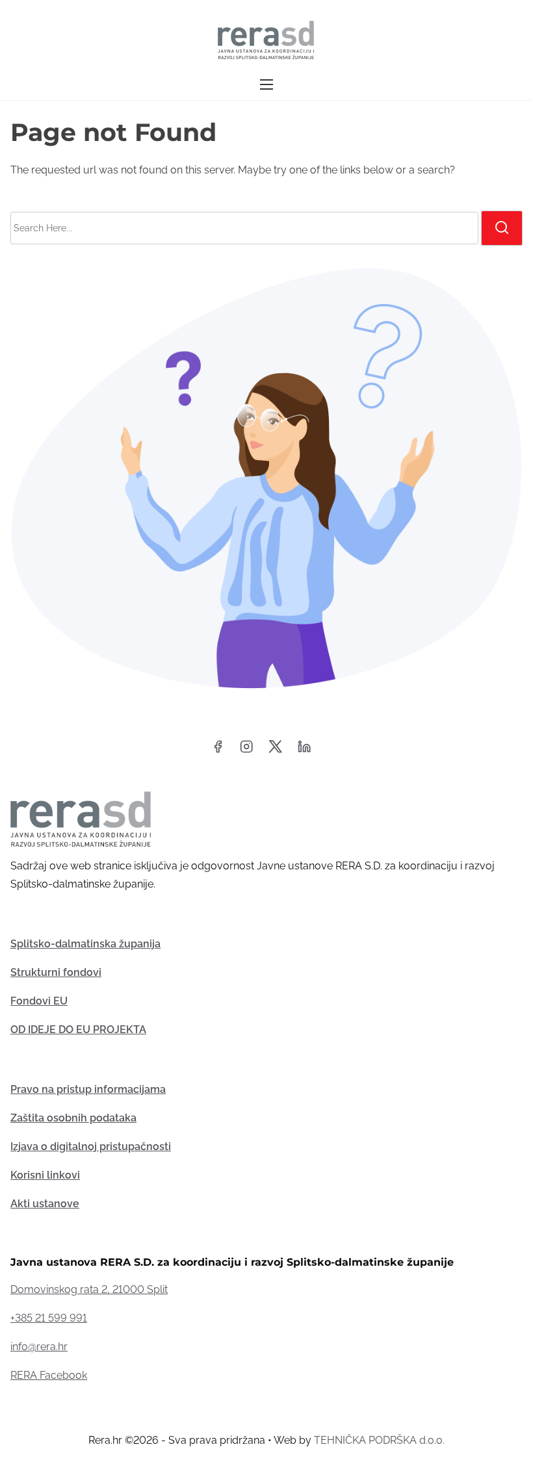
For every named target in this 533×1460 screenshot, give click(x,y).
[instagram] (246, 751)
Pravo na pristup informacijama (88, 1089)
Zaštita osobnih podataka (73, 1118)
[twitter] (275, 751)
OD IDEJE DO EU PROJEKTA (78, 1029)
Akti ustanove (44, 1203)
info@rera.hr (39, 1346)
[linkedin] (304, 751)
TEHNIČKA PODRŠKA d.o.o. (379, 1440)
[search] (502, 228)
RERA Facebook (48, 1375)
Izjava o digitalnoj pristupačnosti (90, 1146)
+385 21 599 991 (48, 1318)
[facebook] (217, 751)
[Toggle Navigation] (266, 85)
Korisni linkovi (45, 1175)
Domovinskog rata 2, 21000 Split (89, 1289)
